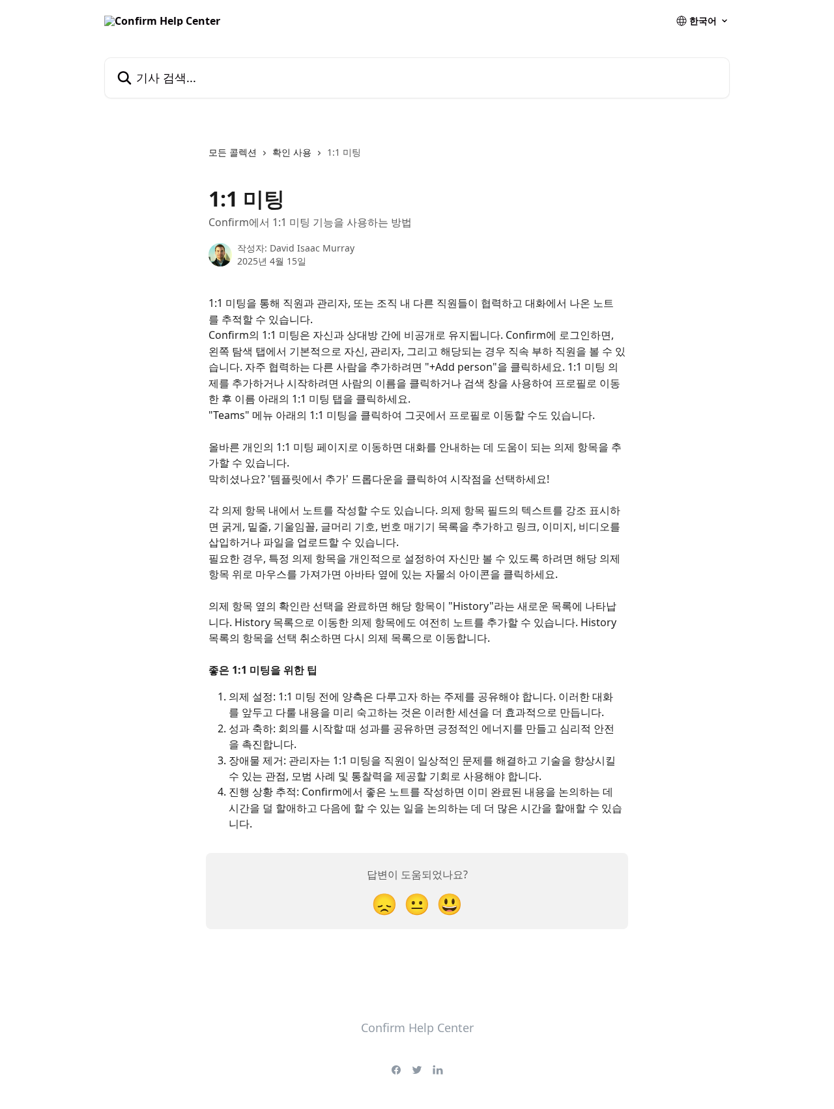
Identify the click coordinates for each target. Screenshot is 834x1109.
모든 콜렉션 (232, 152)
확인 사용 (291, 152)
